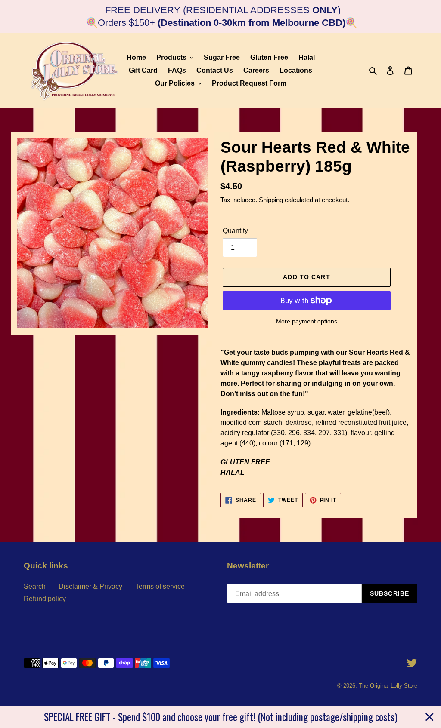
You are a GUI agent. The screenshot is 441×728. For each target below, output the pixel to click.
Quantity (235, 230)
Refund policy (45, 598)
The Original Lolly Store (388, 685)
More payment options (306, 321)
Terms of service (160, 586)
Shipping (271, 199)
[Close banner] (429, 717)
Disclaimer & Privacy (90, 586)
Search (35, 586)
